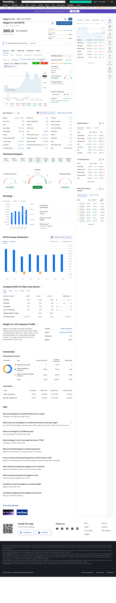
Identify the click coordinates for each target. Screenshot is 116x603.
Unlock (28, 316)
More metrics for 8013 (65, 113)
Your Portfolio (88, 530)
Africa (92, 8)
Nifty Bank (80, 45)
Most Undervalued (82, 195)
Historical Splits (38, 55)
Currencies (80, 20)
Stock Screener (61, 5)
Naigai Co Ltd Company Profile (19, 324)
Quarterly (13, 241)
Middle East (79, 8)
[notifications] (109, 2)
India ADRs (58, 8)
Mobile (86, 527)
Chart (13, 51)
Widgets (86, 534)
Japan (70, 339)
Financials (20, 51)
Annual (5, 241)
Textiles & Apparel (66, 328)
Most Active (80, 128)
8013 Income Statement (15, 237)
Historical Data (28, 55)
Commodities (95, 20)
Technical (30, 51)
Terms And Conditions (87, 572)
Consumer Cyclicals (65, 332)
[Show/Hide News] (38, 59)
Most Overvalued (94, 195)
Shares (6, 8)
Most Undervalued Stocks (83, 190)
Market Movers (82, 123)
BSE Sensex (80, 43)
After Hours (36, 8)
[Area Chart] (8, 60)
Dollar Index (80, 57)
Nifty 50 (79, 40)
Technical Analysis (12, 154)
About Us (104, 523)
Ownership (19, 55)
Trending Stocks (83, 159)
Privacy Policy (100, 572)
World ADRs (51, 8)
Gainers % (89, 128)
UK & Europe (72, 8)
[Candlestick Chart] (5, 60)
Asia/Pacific (87, 8)
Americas (65, 8)
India (21, 8)
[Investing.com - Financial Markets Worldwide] (10, 2)
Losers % (96, 128)
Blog (85, 523)
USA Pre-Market (28, 8)
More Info (33, 43)
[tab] (6, 160)
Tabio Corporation (9, 394)
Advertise (104, 527)
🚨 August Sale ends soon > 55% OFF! (80, 1)
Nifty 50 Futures (81, 48)
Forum (38, 51)
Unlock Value (66, 30)
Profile (12, 55)
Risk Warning (110, 572)
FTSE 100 (79, 54)
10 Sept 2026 (44, 138)
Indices (87, 20)
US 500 (79, 51)
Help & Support (106, 530)
